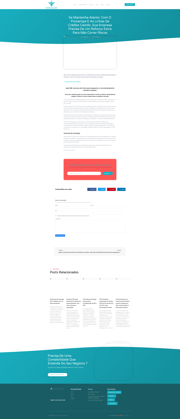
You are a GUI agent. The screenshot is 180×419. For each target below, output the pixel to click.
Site (56, 210)
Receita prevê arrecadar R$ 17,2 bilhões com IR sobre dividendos (57, 301)
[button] (101, 81)
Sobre (97, 4)
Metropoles (71, 150)
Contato (108, 4)
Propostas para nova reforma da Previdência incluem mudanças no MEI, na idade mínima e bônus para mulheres (122, 303)
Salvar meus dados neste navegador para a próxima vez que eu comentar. (73, 215)
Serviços (91, 4)
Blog (102, 4)
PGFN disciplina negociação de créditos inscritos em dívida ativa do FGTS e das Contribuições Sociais (106, 303)
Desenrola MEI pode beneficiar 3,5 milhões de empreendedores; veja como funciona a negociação (73, 303)
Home (74, 4)
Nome (56, 205)
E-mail (92, 205)
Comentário (58, 218)
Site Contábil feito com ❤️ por (116, 415)
